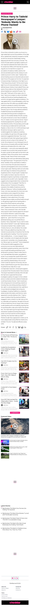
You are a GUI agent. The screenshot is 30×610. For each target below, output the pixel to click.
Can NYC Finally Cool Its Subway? (9, 362)
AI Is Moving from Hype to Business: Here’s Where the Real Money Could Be (18, 441)
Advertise (18, 588)
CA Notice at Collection (7, 597)
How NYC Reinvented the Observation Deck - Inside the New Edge (9, 401)
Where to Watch (5, 588)
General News (7, 13)
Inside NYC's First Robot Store (8, 388)
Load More (15, 412)
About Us (4, 590)
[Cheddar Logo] (8, 2)
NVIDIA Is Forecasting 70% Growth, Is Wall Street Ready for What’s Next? (18, 447)
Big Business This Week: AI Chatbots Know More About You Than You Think (15, 529)
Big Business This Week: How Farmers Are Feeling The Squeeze (14, 509)
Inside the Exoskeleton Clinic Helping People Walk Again (8, 348)
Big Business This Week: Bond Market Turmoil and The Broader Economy (16, 514)
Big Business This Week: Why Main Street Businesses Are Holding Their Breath (14, 524)
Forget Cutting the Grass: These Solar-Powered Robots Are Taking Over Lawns (18, 454)
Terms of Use (4, 596)
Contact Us (18, 590)
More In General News (8, 332)
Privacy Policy (5, 594)
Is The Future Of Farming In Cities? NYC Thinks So (9, 336)
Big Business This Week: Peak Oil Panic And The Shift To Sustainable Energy (15, 519)
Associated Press (7, 27)
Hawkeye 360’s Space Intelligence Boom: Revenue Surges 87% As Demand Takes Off (13, 436)
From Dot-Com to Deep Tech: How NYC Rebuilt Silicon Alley (8, 375)
